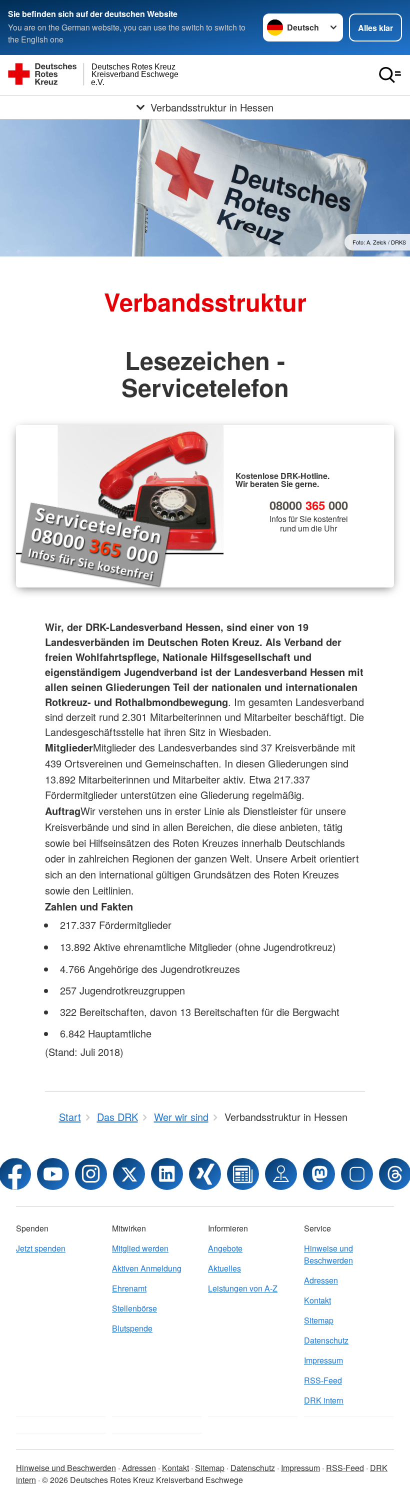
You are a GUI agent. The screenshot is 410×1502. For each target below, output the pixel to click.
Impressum (323, 1360)
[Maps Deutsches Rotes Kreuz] (281, 1174)
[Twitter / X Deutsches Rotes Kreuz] (129, 1174)
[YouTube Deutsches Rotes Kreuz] (53, 1174)
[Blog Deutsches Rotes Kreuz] (243, 1174)
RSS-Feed (323, 1380)
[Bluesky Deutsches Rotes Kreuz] (357, 1174)
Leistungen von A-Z (243, 1288)
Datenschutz (326, 1340)
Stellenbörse (134, 1308)
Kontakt (317, 1300)
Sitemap (319, 1320)
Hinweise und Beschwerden (328, 1254)
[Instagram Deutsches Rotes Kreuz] (91, 1174)
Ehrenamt (129, 1288)
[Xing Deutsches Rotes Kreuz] (205, 1174)
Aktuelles (224, 1268)
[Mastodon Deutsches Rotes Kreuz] (319, 1174)
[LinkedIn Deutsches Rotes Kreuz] (167, 1174)
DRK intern (324, 1400)
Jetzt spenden (41, 1248)
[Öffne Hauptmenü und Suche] (390, 75)
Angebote (225, 1248)
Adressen (321, 1280)
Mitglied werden (140, 1248)
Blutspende (132, 1328)
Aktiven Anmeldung (147, 1268)
